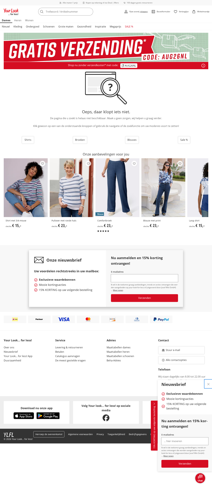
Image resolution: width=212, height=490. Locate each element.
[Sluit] (208, 384)
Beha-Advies (114, 360)
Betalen (59, 351)
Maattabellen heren (118, 351)
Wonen (29, 20)
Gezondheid (84, 26)
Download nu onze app (36, 408)
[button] (204, 188)
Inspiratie (100, 26)
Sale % (184, 140)
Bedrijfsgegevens (138, 434)
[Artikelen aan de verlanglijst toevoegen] (42, 163)
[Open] (203, 65)
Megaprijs (115, 26)
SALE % (129, 26)
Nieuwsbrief (11, 351)
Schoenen (49, 26)
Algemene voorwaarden (80, 434)
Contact (163, 340)
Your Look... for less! (18, 340)
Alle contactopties (176, 360)
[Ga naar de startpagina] (11, 11)
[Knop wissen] (90, 11)
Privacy (100, 434)
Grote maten (65, 26)
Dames (6, 20)
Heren (17, 20)
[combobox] (72, 11)
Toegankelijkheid (116, 434)
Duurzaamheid (12, 360)
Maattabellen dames (119, 347)
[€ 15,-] (26, 187)
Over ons (9, 347)
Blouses (132, 140)
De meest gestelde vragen (70, 360)
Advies (111, 340)
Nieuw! (6, 26)
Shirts (28, 140)
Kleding (18, 26)
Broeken (80, 140)
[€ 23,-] (72, 187)
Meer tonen (168, 456)
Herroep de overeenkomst (48, 434)
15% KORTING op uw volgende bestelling (154, 427)
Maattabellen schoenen (120, 356)
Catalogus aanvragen (67, 356)
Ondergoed (32, 26)
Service (60, 340)
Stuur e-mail (172, 351)
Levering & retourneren (69, 347)
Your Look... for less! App (18, 356)
